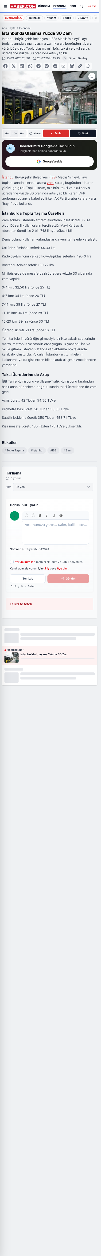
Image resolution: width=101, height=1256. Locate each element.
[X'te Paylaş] (13, 66)
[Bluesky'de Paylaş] (71, 66)
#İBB (53, 450)
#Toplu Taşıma (14, 450)
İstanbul (8, 177)
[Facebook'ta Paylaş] (5, 66)
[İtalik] (47, 515)
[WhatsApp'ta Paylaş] (30, 66)
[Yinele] (33, 515)
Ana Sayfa (9, 28)
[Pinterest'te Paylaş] (46, 66)
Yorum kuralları (25, 562)
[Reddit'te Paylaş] (55, 66)
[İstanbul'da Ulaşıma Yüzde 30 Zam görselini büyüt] (91, 76)
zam (50, 183)
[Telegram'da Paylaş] (38, 66)
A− (7, 133)
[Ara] (81, 6)
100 (14, 133)
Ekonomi (25, 28)
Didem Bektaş (78, 58)
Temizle (28, 578)
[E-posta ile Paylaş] (63, 66)
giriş (46, 568)
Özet (85, 133)
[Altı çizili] (54, 515)
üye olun (62, 568)
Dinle (58, 133)
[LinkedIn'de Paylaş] (22, 66)
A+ (22, 133)
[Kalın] (40, 515)
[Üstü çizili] (61, 515)
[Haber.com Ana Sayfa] (23, 6)
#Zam (67, 450)
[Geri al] (26, 515)
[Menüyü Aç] (5, 6)
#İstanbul (37, 450)
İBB (53, 177)
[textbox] (55, 532)
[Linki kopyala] (80, 66)
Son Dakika (13, 18)
